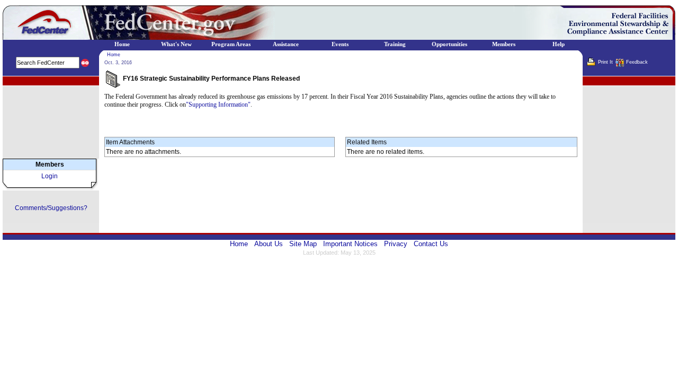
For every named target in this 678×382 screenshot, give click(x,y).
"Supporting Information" (218, 104)
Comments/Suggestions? (51, 208)
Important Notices (350, 244)
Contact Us (431, 244)
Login (49, 176)
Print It (605, 62)
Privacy (395, 244)
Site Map (303, 244)
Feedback (637, 62)
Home (113, 54)
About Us (268, 244)
